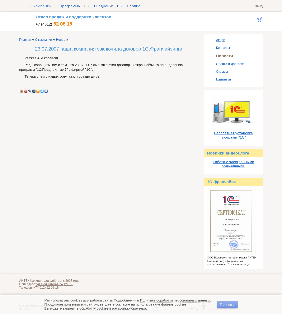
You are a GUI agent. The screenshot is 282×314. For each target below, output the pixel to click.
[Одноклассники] (38, 90)
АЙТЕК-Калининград (34, 280)
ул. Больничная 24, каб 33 (54, 284)
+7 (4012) (53, 24)
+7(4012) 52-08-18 (46, 287)
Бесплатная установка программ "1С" (233, 135)
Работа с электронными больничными (233, 164)
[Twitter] (42, 90)
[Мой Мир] (34, 90)
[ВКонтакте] (46, 90)
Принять (227, 304)
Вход (259, 6)
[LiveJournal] (30, 90)
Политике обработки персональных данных (175, 300)
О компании (43, 39)
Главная (25, 39)
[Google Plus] (26, 90)
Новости (62, 39)
